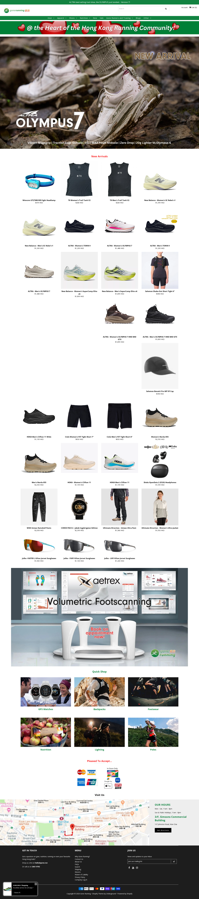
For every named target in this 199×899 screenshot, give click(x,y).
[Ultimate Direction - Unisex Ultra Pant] (119, 507)
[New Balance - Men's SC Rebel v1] (39, 224)
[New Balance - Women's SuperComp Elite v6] (79, 270)
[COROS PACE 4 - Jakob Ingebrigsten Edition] (79, 507)
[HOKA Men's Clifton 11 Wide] (39, 412)
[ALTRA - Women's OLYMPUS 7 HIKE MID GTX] (119, 315)
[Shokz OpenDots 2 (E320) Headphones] (160, 461)
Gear (50, 18)
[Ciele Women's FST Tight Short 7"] (79, 415)
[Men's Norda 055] (39, 461)
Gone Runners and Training (118, 18)
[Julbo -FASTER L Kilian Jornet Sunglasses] (39, 545)
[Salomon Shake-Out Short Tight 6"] (160, 270)
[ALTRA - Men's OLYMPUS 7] (39, 270)
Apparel (60, 18)
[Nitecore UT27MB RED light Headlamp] (39, 179)
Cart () (194, 7)
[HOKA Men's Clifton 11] (119, 458)
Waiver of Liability (81, 874)
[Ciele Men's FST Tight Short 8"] (119, 415)
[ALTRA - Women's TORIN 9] (79, 224)
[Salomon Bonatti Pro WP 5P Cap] (160, 366)
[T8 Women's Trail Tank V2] (79, 179)
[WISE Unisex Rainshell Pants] (39, 507)
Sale (102, 18)
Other (146, 18)
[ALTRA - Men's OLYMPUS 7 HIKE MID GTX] (160, 315)
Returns (78, 872)
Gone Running (85, 894)
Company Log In (81, 880)
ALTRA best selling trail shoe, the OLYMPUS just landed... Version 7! (99, 2)
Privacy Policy (80, 877)
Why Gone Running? (82, 856)
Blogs (138, 18)
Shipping (78, 869)
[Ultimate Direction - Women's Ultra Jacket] (160, 507)
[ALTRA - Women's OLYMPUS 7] (119, 224)
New (95, 18)
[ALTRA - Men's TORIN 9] (160, 224)
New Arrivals (99, 156)
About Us (78, 862)
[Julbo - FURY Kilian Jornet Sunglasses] (79, 545)
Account (184, 7)
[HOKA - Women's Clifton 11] (79, 458)
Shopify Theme (98, 894)
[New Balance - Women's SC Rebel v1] (160, 179)
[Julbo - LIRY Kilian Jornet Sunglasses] (119, 545)
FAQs (77, 864)
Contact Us (79, 859)
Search (77, 867)
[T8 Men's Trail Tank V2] (119, 179)
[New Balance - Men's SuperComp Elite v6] (119, 270)
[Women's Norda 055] (160, 415)
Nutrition (84, 18)
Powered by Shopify (124, 894)
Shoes (72, 18)
